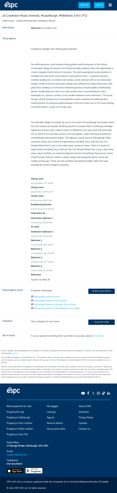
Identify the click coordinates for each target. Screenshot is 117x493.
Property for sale (15, 412)
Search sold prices (101, 291)
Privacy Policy (86, 417)
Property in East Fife (17, 434)
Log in (99, 5)
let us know (97, 336)
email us (15, 353)
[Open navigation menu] (110, 5)
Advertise (84, 412)
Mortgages (52, 406)
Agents (50, 417)
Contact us (84, 429)
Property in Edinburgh (18, 417)
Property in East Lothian (19, 423)
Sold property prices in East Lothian (50, 301)
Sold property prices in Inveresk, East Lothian (55, 304)
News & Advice (55, 423)
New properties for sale (19, 406)
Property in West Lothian (20, 429)
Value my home (101, 322)
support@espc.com (17, 455)
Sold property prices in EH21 (47, 297)
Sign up (84, 5)
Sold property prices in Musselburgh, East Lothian (57, 308)
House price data (56, 429)
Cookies (83, 423)
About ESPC (85, 406)
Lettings (51, 412)
